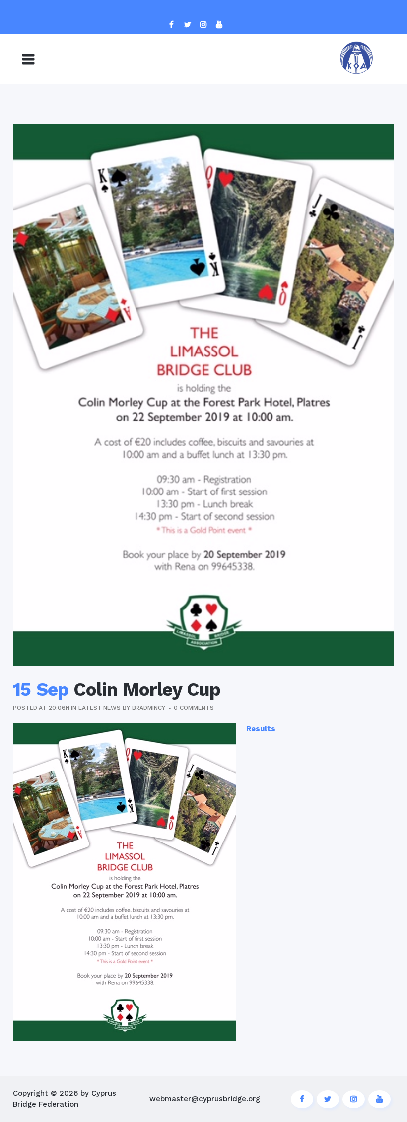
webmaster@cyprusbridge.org (204, 1098)
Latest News (99, 707)
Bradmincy (148, 707)
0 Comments (193, 707)
